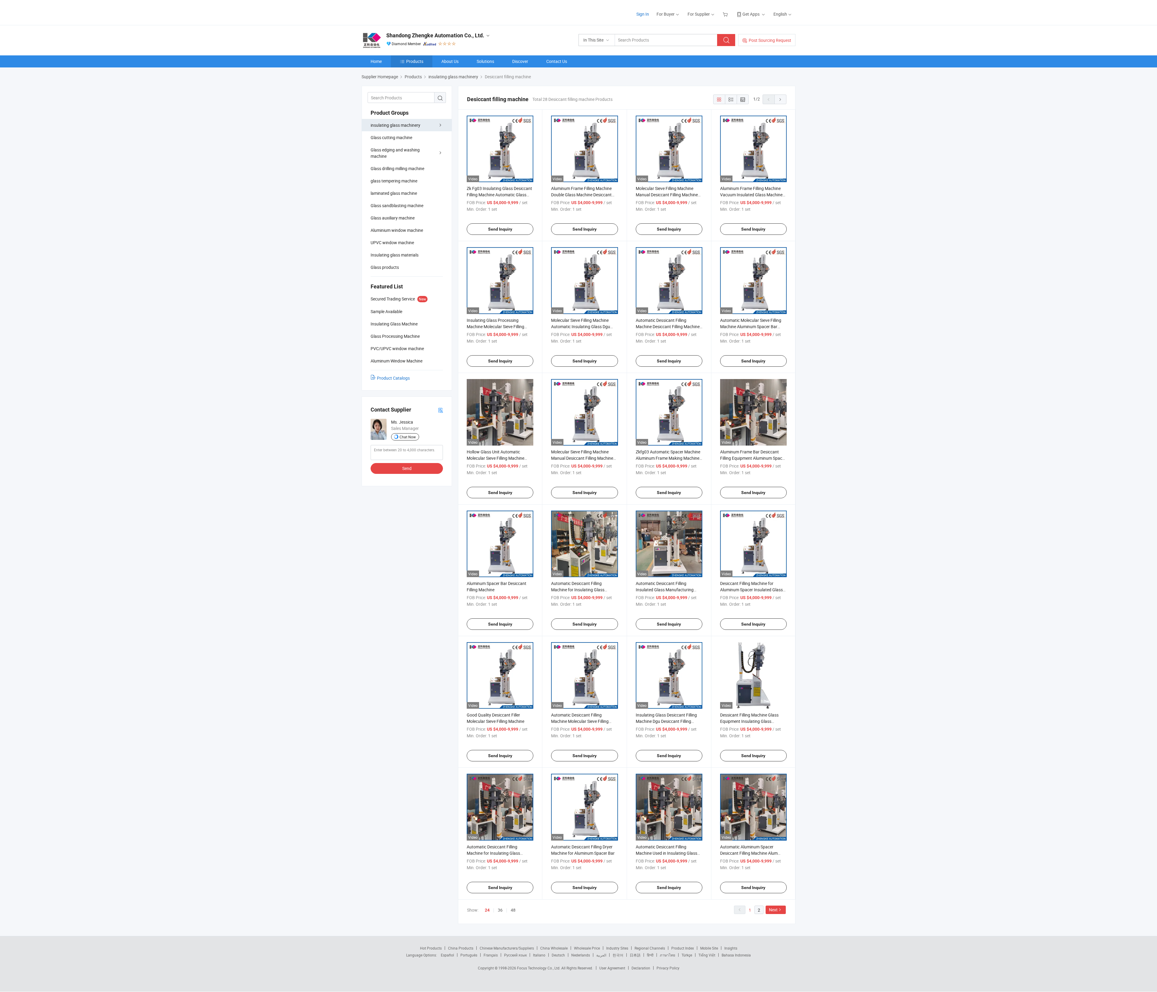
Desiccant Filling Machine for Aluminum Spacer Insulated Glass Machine (751, 589)
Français (491, 955)
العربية (601, 955)
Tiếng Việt (706, 955)
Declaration (641, 968)
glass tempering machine (394, 181)
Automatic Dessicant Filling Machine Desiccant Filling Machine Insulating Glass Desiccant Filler (668, 326)
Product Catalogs (393, 378)
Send (407, 468)
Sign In (642, 14)
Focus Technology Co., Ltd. (539, 968)
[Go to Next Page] (780, 99)
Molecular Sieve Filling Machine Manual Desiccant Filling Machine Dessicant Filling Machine (667, 194)
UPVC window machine (392, 242)
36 (500, 910)
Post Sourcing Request (770, 40)
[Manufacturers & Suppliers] (400, 12)
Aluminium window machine (397, 230)
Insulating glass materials (395, 255)
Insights (730, 948)
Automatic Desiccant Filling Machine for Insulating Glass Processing (577, 589)
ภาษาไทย (667, 955)
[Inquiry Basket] (726, 14)
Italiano (539, 955)
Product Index (682, 948)
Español (447, 955)
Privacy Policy (668, 968)
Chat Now (408, 436)
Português (468, 955)
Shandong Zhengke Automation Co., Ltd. (435, 35)
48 (513, 910)
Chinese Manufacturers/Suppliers (507, 948)
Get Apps (751, 14)
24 (487, 910)
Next (773, 910)
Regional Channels (650, 948)
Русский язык (515, 955)
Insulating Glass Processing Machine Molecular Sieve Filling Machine (495, 326)
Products (414, 61)
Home (376, 61)
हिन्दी (650, 955)
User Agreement (612, 968)
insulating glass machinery (395, 125)
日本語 (635, 955)
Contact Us (556, 61)
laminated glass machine (394, 193)
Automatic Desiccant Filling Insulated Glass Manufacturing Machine (665, 589)
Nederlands (580, 955)
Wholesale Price (587, 948)
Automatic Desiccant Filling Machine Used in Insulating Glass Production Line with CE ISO (666, 853)
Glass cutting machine (391, 137)
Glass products (385, 267)
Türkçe (687, 955)
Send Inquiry (500, 229)
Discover (520, 61)
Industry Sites (617, 948)
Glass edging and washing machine (395, 153)
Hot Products (431, 948)
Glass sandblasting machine (397, 205)
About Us (450, 61)
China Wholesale (554, 948)
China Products (460, 948)
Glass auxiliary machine (393, 218)
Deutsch (558, 955)
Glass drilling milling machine (397, 168)
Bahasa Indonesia (736, 955)
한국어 (618, 955)
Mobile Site (709, 948)
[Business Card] (440, 410)
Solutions (485, 61)
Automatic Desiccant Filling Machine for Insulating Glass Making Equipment (493, 853)
